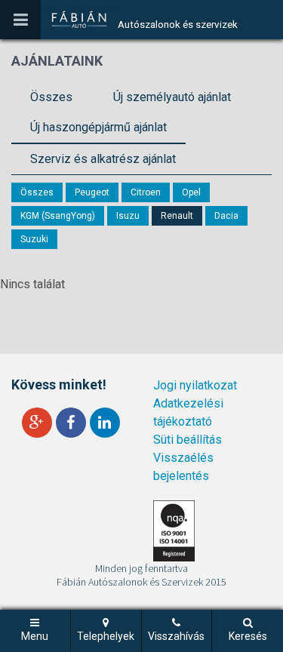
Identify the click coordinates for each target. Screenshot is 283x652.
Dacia (226, 216)
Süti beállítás (187, 439)
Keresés (248, 636)
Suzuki (34, 239)
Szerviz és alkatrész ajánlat (103, 159)
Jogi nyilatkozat (195, 385)
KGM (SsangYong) (57, 216)
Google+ (37, 423)
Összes (51, 97)
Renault (177, 216)
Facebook (71, 423)
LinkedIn (105, 423)
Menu (34, 636)
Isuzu (128, 216)
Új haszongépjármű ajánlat (98, 127)
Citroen (146, 192)
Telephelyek (105, 636)
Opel (191, 192)
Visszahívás (176, 636)
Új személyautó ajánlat (172, 97)
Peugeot (92, 192)
